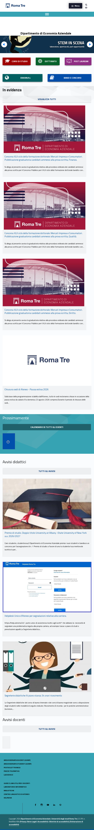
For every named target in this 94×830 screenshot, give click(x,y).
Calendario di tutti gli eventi (46, 427)
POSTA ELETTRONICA (12, 767)
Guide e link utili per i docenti (17, 783)
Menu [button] (77, 5)
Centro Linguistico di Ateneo (16, 794)
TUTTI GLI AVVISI (47, 471)
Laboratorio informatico (15, 786)
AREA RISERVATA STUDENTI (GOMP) (17, 763)
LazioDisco (8, 774)
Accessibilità (43, 821)
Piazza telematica (11, 771)
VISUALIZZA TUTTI (47, 99)
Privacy (23, 821)
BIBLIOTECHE (9, 790)
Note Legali (32, 821)
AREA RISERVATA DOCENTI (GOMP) (17, 760)
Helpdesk (8, 797)
